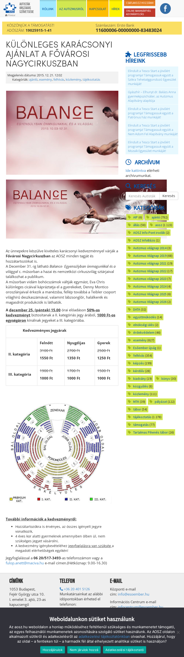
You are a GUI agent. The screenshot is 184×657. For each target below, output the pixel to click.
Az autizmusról (71, 9)
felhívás (58, 80)
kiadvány (139, 378)
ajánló (33, 80)
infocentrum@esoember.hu (140, 606)
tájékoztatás (91, 80)
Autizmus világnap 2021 (150, 263)
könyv (165, 378)
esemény (45, 80)
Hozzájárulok (53, 650)
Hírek (116, 9)
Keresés (168, 195)
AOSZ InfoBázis (144, 240)
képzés (138, 363)
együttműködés (144, 317)
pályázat (161, 401)
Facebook (165, 8)
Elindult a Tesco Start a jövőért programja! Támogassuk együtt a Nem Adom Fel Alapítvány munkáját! (153, 129)
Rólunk (48, 9)
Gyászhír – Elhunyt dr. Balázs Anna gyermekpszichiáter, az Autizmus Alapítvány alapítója (152, 96)
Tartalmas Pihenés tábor (150, 432)
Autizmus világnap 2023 (150, 279)
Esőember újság (144, 348)
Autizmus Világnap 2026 (150, 302)
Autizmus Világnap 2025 (150, 294)
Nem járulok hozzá (84, 650)
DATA (136, 309)
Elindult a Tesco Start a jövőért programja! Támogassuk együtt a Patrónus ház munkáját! (150, 113)
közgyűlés (140, 386)
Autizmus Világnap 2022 (150, 271)
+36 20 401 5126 (76, 589)
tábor (137, 409)
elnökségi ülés (143, 325)
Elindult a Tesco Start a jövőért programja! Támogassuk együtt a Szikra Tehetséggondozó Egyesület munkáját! (152, 77)
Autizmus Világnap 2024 (150, 286)
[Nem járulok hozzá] (178, 632)
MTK (136, 401)
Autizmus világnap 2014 (150, 248)
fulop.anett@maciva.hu (25, 563)
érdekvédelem (144, 332)
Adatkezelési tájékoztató (124, 650)
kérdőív (138, 371)
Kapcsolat (97, 9)
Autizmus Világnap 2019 (150, 255)
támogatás (141, 424)
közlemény (73, 80)
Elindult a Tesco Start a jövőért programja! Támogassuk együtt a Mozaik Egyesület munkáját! (150, 146)
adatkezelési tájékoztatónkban (104, 636)
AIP (135, 217)
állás (136, 225)
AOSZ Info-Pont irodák (149, 232)
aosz (158, 225)
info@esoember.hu (133, 594)
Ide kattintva (136, 170)
